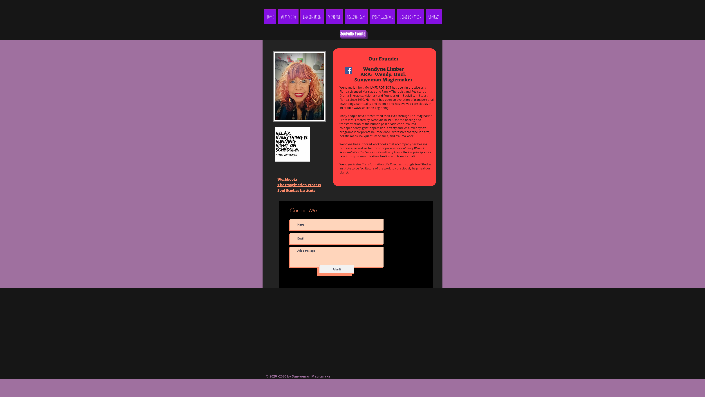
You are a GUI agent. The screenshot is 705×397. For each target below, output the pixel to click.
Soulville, (408, 96)
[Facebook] (348, 70)
